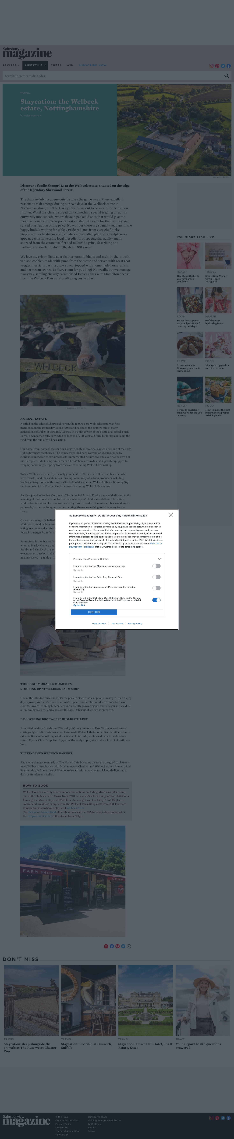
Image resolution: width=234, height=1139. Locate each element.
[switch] (156, 566)
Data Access (117, 623)
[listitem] (117, 559)
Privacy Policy (135, 623)
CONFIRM (94, 612)
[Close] (172, 516)
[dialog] (117, 570)
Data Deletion (99, 623)
